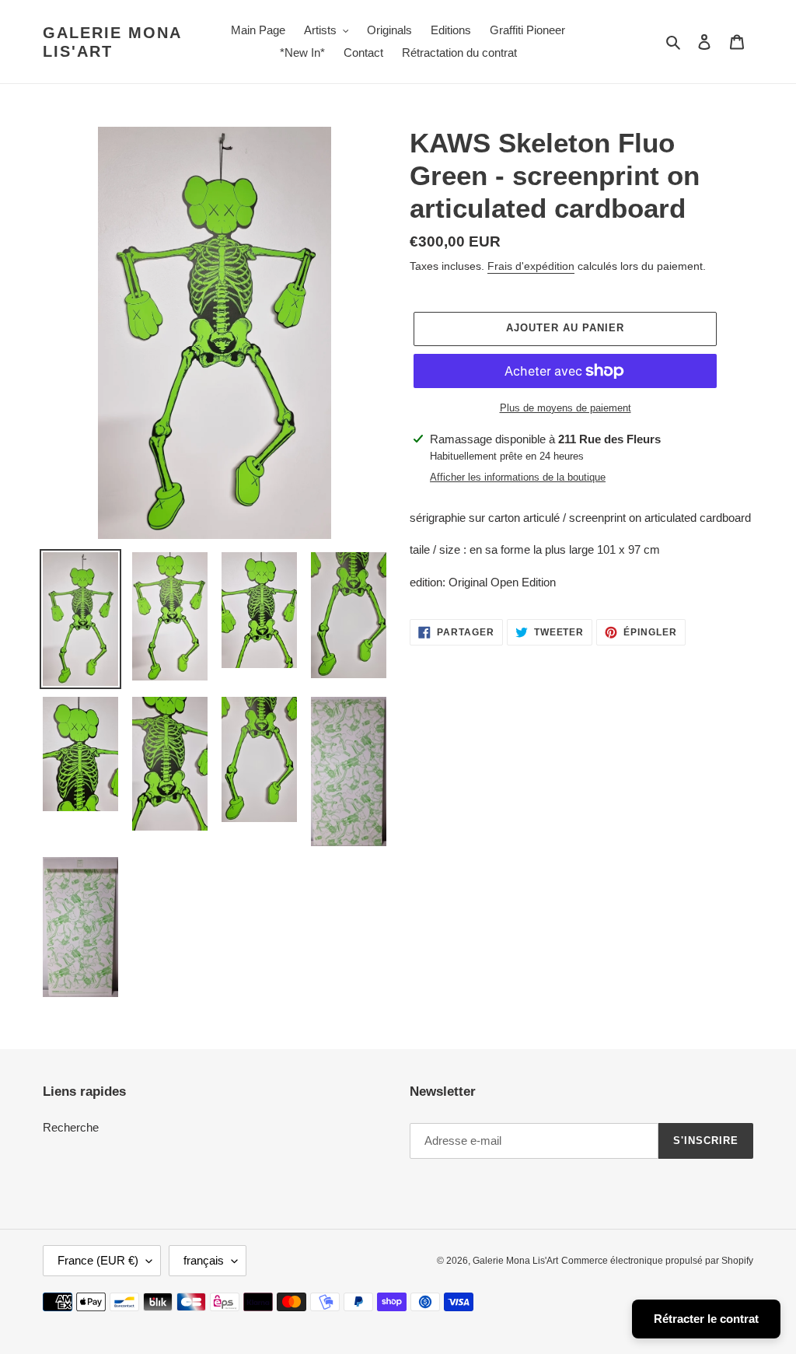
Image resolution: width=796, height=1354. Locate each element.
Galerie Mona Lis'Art (112, 42)
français (203, 1260)
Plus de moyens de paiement (565, 408)
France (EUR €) (98, 1260)
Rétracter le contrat (706, 1318)
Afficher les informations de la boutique (518, 477)
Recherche (71, 1127)
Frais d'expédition (530, 266)
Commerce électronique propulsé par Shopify (657, 1260)
